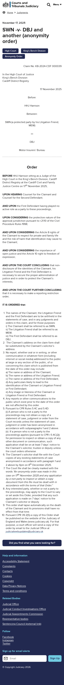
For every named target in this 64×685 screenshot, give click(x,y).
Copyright (8, 581)
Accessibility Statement (15, 561)
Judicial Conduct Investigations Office (24, 609)
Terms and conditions (14, 591)
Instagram (8, 640)
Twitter (6, 643)
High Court (10, 50)
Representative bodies (15, 619)
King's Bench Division (34, 50)
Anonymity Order (13, 56)
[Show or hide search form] (49, 5)
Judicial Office (10, 604)
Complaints (8, 566)
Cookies (7, 576)
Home (10, 12)
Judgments (22, 12)
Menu (56, 4)
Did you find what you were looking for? (32, 543)
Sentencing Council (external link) (21, 624)
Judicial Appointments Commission (22, 614)
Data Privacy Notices (14, 586)
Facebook (8, 637)
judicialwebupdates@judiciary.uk (24, 531)
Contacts (7, 571)
